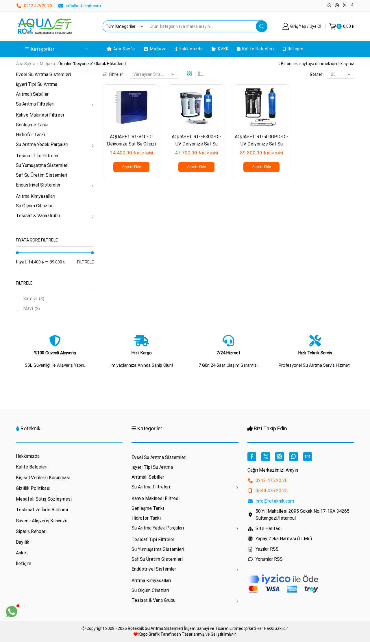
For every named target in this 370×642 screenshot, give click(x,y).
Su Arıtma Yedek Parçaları (42, 144)
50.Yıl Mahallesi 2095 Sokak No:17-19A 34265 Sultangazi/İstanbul (302, 514)
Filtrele (85, 262)
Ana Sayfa (124, 49)
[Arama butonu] (261, 26)
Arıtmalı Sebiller (32, 94)
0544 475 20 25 (272, 490)
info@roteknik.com (83, 5)
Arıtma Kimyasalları (35, 196)
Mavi (28, 308)
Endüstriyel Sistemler (38, 185)
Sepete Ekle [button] (131, 167)
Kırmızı (30, 298)
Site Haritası (269, 528)
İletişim (296, 49)
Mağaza (158, 49)
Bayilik (22, 542)
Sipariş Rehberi (31, 531)
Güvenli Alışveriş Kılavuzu (41, 520)
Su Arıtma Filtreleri (35, 104)
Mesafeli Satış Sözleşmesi (44, 499)
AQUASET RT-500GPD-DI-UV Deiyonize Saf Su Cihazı (261, 144)
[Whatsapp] (329, 5)
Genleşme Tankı (32, 125)
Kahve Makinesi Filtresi (40, 115)
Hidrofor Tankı (30, 134)
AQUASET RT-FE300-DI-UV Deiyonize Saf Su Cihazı (196, 144)
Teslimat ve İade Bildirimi (42, 509)
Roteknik (30, 428)
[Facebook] (352, 5)
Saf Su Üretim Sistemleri (41, 175)
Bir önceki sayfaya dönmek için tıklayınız (317, 63)
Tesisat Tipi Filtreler (37, 155)
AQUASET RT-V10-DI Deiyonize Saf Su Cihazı (131, 140)
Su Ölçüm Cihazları (34, 206)
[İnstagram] (337, 5)
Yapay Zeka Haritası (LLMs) (284, 538)
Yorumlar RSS (269, 559)
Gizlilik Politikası (33, 488)
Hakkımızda (191, 49)
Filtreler (116, 74)
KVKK (223, 49)
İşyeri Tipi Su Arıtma (36, 84)
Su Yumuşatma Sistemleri (42, 165)
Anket (22, 553)
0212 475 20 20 (38, 5)
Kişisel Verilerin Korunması (43, 477)
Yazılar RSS (267, 549)
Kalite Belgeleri (258, 49)
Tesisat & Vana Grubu (38, 215)
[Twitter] (345, 5)
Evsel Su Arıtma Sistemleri (43, 74)
